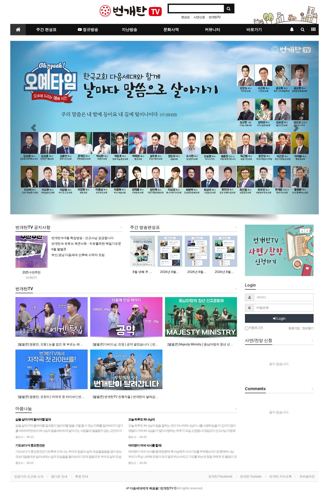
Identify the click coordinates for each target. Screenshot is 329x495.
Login (281, 318)
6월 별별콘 (58, 249)
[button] (33, 127)
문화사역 (171, 29)
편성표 (185, 17)
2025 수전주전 (31, 272)
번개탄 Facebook (220, 476)
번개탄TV (215, 17)
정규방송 (90, 29)
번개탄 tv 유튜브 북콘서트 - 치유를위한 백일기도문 (86, 243)
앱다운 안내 (59, 476)
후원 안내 (81, 476)
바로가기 (254, 29)
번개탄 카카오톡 (280, 476)
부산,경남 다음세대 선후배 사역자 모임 (78, 255)
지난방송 (129, 29)
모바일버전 (307, 476)
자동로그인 (255, 327)
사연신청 (199, 17)
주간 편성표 (46, 29)
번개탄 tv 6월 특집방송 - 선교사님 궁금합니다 (82, 238)
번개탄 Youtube (251, 476)
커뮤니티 (212, 29)
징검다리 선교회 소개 (28, 476)
